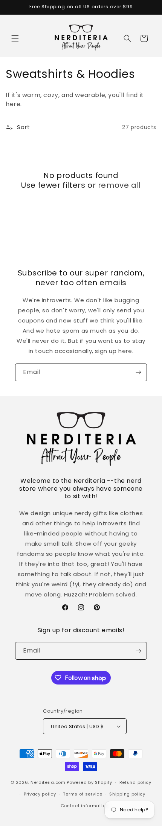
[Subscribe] (138, 372)
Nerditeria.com (48, 782)
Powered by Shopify (89, 782)
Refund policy (135, 782)
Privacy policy (40, 794)
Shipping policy (127, 794)
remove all (119, 185)
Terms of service (82, 794)
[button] (15, 38)
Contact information (85, 806)
